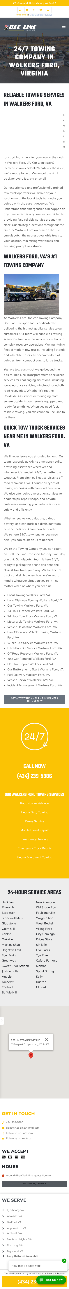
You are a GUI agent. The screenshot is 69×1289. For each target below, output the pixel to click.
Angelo (7, 976)
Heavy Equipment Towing (34, 857)
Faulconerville (45, 912)
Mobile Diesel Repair (34, 830)
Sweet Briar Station (15, 966)
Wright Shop (44, 918)
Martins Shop (11, 944)
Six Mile (41, 944)
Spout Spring (45, 971)
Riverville (8, 907)
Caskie (6, 934)
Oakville (7, 939)
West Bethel (44, 923)
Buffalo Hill (9, 992)
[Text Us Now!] (51, 1281)
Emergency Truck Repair (34, 848)
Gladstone (9, 923)
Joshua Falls (10, 971)
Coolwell (7, 987)
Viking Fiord (44, 929)
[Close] (46, 1039)
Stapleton (8, 912)
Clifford (41, 987)
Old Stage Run (46, 907)
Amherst (8, 982)
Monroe (41, 966)
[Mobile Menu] (64, 27)
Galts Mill (8, 929)
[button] (31, 1056)
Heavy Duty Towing (34, 812)
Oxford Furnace (46, 960)
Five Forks (43, 950)
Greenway (9, 960)
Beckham (8, 902)
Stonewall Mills (12, 918)
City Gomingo (45, 934)
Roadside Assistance (34, 803)
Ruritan (41, 982)
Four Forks (9, 955)
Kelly (39, 976)
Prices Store (44, 939)
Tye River (42, 955)
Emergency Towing (35, 839)
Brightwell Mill (12, 950)
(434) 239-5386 (34, 776)
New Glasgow (46, 902)
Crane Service (34, 821)
